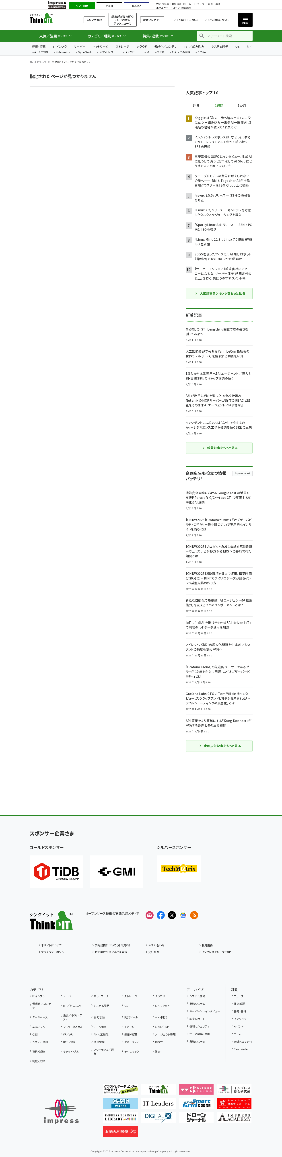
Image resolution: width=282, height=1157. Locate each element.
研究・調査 (214, 4)
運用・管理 (130, 1034)
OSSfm (202, 52)
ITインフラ (60, 46)
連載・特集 (39, 46)
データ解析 (100, 1027)
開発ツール (131, 1017)
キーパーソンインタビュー (204, 1011)
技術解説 (239, 1003)
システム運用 (40, 1042)
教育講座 (186, 8)
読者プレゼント (152, 20)
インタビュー (132, 52)
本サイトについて (51, 945)
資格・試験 (38, 1051)
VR (148, 52)
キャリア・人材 (71, 1051)
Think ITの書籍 (181, 52)
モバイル (129, 1027)
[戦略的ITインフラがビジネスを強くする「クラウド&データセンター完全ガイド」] (120, 1091)
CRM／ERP (162, 1027)
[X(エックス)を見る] (172, 915)
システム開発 (219, 46)
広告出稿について (218, 20)
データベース (40, 1017)
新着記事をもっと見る (222, 448)
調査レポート (197, 1019)
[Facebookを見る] (161, 915)
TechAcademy (243, 1041)
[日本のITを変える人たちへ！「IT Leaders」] (158, 1105)
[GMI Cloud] (116, 871)
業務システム (197, 1003)
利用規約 (207, 945)
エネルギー (162, 8)
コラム (237, 1034)
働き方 (159, 1042)
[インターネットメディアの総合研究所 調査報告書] (234, 1091)
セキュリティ (131, 1042)
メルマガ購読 (94, 20)
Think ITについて (188, 20)
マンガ (160, 52)
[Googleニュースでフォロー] (183, 915)
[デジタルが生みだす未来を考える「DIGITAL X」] (158, 1119)
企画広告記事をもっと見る (222, 746)
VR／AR (68, 1034)
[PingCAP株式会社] (56, 871)
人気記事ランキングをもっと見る (222, 293)
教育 (158, 1051)
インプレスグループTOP (216, 952)
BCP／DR (69, 1042)
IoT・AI (187, 4)
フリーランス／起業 (104, 1051)
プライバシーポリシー (54, 952)
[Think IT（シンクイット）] (51, 926)
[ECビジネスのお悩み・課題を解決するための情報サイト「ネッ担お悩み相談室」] (120, 1133)
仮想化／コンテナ (165, 46)
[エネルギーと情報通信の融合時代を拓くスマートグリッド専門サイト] (196, 1105)
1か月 (242, 106)
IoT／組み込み (194, 46)
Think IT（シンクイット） (51, 18)
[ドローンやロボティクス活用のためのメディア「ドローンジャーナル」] (196, 1119)
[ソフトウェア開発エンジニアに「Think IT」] (158, 1091)
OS (237, 46)
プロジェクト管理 (165, 1034)
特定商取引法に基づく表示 (111, 952)
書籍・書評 (240, 1011)
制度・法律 (38, 1061)
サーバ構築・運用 (199, 1034)
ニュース (239, 996)
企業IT (109, 5)
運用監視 (99, 1042)
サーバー (79, 46)
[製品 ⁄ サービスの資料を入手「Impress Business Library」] (120, 1119)
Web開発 (161, 1017)
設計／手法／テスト (72, 1017)
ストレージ (122, 46)
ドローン (175, 8)
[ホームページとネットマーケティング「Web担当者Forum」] (196, 1091)
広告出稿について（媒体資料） (112, 945)
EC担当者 (176, 4)
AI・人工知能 (41, 52)
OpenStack (85, 52)
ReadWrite (240, 1049)
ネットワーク (101, 46)
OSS (35, 1034)
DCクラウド (199, 4)
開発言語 (99, 1017)
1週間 (219, 106)
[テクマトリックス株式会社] (179, 868)
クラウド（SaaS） (72, 1027)
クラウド (142, 46)
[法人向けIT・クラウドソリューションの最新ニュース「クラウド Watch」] (120, 1105)
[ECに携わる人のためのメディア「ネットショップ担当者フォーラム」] (234, 1105)
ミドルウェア (162, 1005)
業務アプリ (38, 1027)
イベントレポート (108, 52)
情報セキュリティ (199, 1026)
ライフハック (131, 1051)
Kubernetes (63, 52)
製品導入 (137, 5)
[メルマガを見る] (150, 915)
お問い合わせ (156, 945)
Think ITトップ (38, 62)
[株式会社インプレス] (61, 1111)
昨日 (196, 106)
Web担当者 (162, 4)
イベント (239, 1026)
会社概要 (153, 952)
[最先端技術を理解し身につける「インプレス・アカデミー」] (234, 1119)
